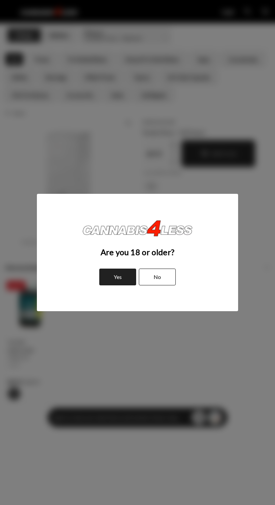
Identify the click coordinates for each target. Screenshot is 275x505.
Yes (118, 277)
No (157, 277)
